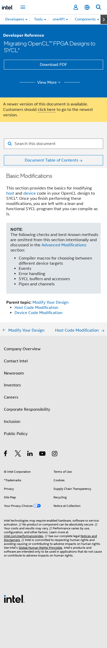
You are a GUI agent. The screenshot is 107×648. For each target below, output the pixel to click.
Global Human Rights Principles (40, 548)
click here (47, 109)
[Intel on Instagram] (55, 454)
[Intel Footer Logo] (14, 598)
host (10, 193)
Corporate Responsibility (27, 409)
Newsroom (14, 373)
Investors (12, 385)
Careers (11, 397)
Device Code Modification (38, 312)
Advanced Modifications (64, 245)
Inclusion (12, 421)
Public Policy (16, 433)
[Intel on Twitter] (18, 454)
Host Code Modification (36, 307)
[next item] (104, 19)
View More (47, 82)
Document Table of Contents (51, 160)
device (29, 193)
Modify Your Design (50, 302)
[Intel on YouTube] (43, 454)
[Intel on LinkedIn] (30, 454)
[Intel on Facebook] (6, 454)
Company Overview (22, 349)
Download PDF (53, 64)
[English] (87, 7)
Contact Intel (16, 361)
